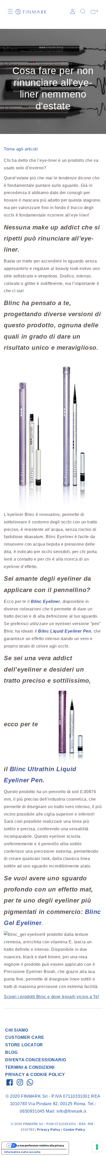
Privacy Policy (48, 1129)
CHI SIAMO (16, 1030)
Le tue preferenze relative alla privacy (40, 1145)
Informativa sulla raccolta (22, 1151)
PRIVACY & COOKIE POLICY (35, 1074)
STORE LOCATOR (24, 1045)
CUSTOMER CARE (24, 1037)
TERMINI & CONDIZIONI (30, 1067)
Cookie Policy (74, 1129)
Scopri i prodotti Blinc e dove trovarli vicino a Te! (51, 996)
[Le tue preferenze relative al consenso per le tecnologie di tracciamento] (97, 1147)
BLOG (11, 1052)
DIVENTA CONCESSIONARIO (35, 1060)
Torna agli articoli (21, 149)
